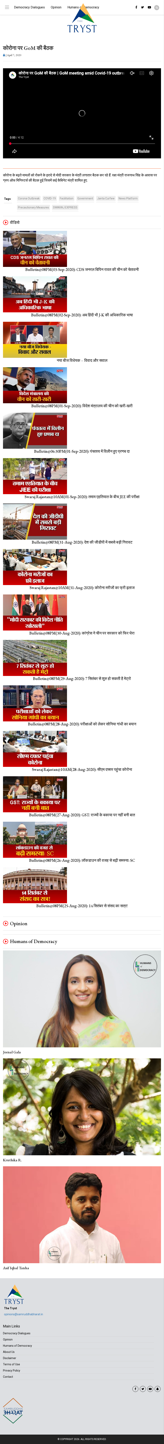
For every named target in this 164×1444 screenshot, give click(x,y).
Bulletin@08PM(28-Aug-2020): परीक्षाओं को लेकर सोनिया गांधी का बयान (82, 724)
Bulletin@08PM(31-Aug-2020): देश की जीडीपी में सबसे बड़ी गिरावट (82, 542)
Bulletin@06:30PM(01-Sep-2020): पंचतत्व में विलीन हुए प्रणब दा (82, 451)
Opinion (56, 7)
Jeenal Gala (12, 1052)
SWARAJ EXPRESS (65, 207)
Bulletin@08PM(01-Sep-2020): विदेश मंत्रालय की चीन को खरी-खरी (82, 405)
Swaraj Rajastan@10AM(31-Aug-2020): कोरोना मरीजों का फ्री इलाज (82, 587)
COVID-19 (50, 198)
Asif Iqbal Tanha (16, 1267)
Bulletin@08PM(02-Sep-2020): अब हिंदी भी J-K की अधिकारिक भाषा (82, 315)
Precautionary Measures (33, 207)
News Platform (128, 198)
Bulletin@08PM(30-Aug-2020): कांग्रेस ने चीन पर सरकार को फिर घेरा (82, 633)
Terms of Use (11, 1364)
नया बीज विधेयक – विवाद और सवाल (82, 360)
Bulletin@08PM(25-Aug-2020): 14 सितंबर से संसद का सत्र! (82, 905)
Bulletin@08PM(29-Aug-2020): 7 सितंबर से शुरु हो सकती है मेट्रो (82, 678)
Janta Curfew (106, 198)
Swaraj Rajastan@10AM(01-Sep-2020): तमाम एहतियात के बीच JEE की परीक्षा (82, 496)
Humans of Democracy (33, 941)
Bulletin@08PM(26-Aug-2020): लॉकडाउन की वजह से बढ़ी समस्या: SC (82, 860)
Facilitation (66, 198)
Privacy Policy (11, 1370)
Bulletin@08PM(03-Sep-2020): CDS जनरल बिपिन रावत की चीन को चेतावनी (82, 269)
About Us (9, 1351)
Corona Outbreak (29, 198)
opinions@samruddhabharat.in (23, 1314)
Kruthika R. (12, 1159)
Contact (8, 1376)
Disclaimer (9, 1358)
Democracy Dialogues (29, 7)
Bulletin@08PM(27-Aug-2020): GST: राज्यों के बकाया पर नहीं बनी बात (82, 815)
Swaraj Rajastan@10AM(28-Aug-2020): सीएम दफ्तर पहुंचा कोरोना (82, 769)
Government (85, 198)
